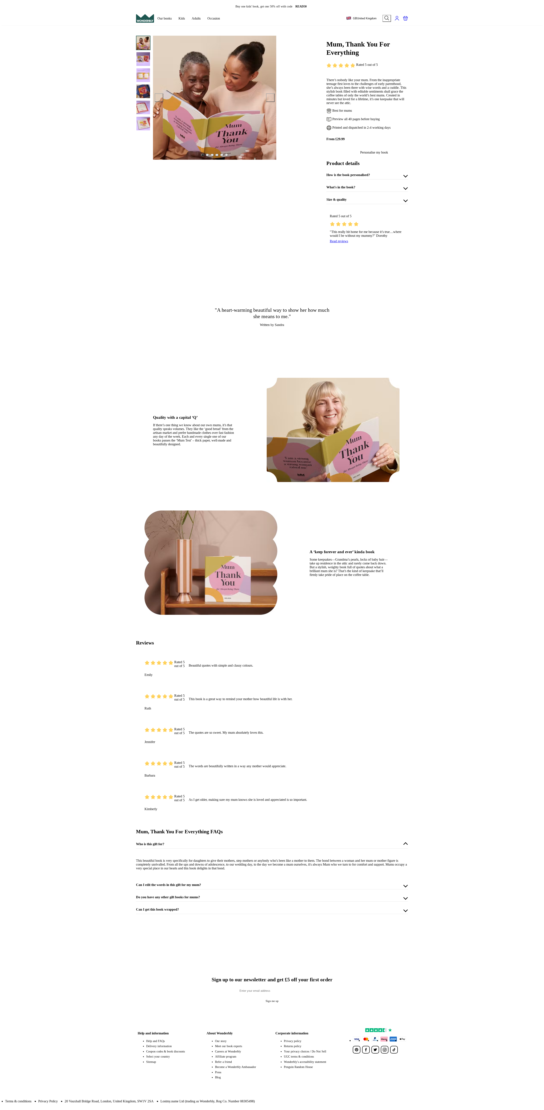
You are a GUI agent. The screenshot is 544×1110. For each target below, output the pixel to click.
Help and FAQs (155, 1041)
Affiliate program (225, 1056)
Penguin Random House (298, 1067)
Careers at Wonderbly (228, 1051)
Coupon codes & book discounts (165, 1051)
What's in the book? (340, 187)
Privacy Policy (48, 1101)
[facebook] (366, 1050)
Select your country (158, 1056)
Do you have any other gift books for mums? (168, 897)
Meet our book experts (228, 1046)
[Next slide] (270, 97)
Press (218, 1072)
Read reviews (339, 241)
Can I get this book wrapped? (157, 909)
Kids (181, 18)
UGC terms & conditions (299, 1056)
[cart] (405, 18)
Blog (218, 1077)
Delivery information (159, 1046)
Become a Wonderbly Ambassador (235, 1067)
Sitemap (151, 1061)
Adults (196, 18)
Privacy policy (292, 1041)
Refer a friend (223, 1061)
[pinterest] (356, 1050)
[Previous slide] (159, 97)
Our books (164, 18)
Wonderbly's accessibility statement (305, 1061)
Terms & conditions (18, 1101)
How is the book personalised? (348, 175)
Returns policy (292, 1046)
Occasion (213, 18)
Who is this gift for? (150, 844)
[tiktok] (394, 1050)
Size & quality (336, 199)
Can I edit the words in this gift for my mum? (168, 885)
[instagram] (384, 1050)
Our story (221, 1041)
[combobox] (361, 18)
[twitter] (375, 1050)
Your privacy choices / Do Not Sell (305, 1051)
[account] (397, 18)
